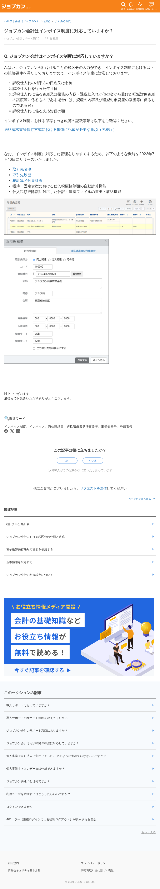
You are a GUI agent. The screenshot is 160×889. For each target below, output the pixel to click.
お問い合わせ (151, 9)
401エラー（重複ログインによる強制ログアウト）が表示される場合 (51, 819)
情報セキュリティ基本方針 (24, 870)
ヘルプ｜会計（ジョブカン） (21, 21)
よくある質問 (63, 21)
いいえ (93, 460)
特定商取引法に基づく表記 (97, 870)
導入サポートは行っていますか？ (28, 705)
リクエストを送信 (93, 488)
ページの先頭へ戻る (140, 498)
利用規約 (13, 863)
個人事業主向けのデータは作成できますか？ (35, 768)
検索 (123, 9)
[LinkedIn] (18, 431)
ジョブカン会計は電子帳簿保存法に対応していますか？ (42, 743)
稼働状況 (140, 9)
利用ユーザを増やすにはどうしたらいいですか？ (38, 794)
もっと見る (148, 832)
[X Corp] (12, 431)
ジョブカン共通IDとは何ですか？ (28, 781)
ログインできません (19, 806)
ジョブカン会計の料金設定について (29, 574)
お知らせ (131, 9)
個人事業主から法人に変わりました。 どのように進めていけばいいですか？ (56, 756)
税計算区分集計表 (18, 524)
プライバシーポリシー (94, 863)
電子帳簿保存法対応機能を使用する (29, 549)
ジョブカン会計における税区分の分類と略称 (35, 536)
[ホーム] (16, 7)
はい (67, 460)
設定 (47, 21)
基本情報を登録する (19, 562)
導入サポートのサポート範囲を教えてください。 (38, 718)
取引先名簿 (21, 169)
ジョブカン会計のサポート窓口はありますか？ (37, 730)
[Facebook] (6, 431)
